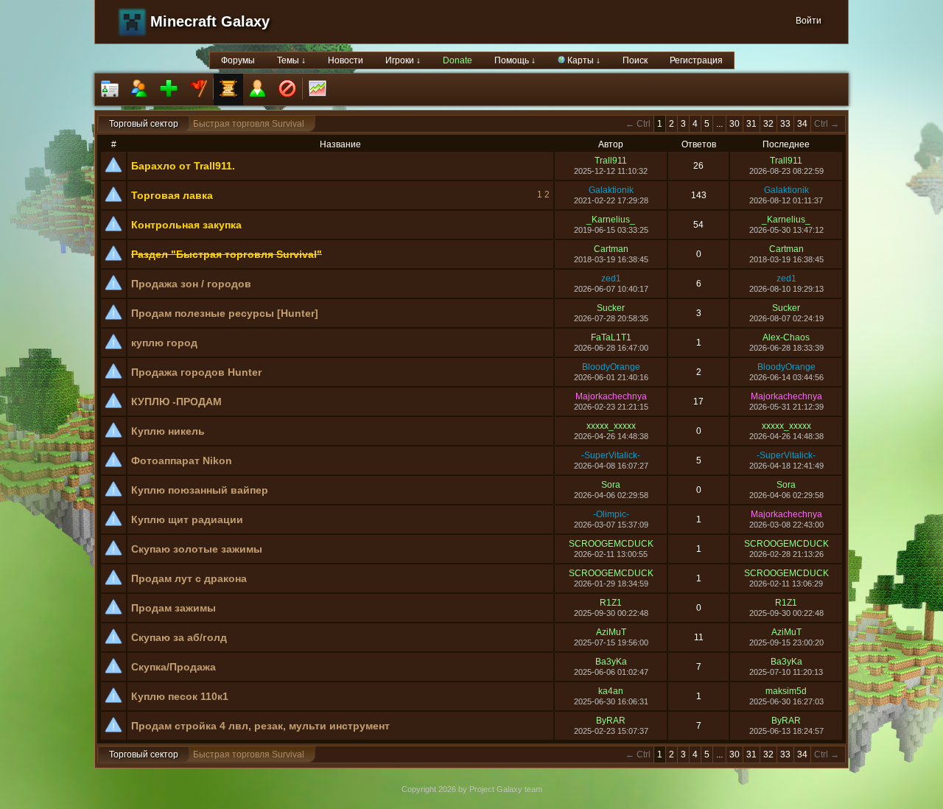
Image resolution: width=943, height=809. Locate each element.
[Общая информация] (110, 89)
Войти (808, 20)
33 (785, 124)
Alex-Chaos (786, 337)
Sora (610, 485)
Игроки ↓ (403, 60)
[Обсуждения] (228, 89)
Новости (345, 60)
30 (734, 124)
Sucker (611, 308)
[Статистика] (317, 89)
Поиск (635, 60)
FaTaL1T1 (611, 337)
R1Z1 (611, 603)
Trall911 (611, 160)
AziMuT (611, 632)
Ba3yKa (611, 661)
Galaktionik (611, 190)
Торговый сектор (143, 124)
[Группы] (198, 89)
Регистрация (696, 60)
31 (751, 124)
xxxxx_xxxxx (611, 426)
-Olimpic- (611, 514)
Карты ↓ (582, 60)
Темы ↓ (291, 60)
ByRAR (610, 720)
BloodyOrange (611, 367)
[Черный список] (287, 89)
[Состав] (139, 89)
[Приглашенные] (168, 89)
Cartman (611, 249)
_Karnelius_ (610, 219)
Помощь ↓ (515, 60)
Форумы (238, 60)
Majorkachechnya (611, 396)
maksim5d (786, 691)
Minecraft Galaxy (210, 21)
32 (768, 124)
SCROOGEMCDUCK (611, 544)
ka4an (610, 691)
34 (802, 124)
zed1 (611, 278)
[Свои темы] (258, 89)
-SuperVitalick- (610, 455)
